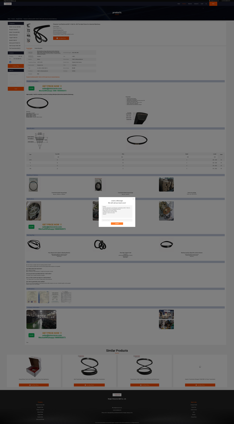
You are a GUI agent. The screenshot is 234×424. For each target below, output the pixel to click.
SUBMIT (117, 223)
